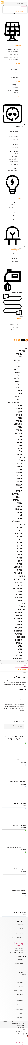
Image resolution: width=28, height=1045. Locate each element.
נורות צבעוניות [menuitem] (18, 571)
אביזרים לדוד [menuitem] (18, 583)
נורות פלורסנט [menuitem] (18, 565)
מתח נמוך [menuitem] (19, 647)
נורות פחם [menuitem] (19, 559)
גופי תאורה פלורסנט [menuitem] (18, 421)
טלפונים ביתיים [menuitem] (18, 641)
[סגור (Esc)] (26, 1042)
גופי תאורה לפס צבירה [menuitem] (19, 410)
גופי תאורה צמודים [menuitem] (18, 430)
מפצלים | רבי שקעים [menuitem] (18, 515)
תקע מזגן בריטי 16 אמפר (19, 890)
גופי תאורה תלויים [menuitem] (19, 448)
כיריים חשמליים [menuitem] (17, 617)
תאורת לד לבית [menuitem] (16, 375)
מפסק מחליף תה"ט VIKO (19, 869)
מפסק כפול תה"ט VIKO (19, 912)
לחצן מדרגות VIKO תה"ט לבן (18, 781)
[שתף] (23, 1042)
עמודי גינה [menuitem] (16, 398)
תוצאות (24, 8)
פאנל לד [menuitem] (16, 361)
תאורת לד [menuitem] (19, 355)
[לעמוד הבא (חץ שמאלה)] (23, 1044)
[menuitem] (12, 49)
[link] (14, 14)
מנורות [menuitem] (19, 454)
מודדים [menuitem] (15, 494)
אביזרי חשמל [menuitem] (22, 459)
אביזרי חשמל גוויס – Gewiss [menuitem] (18, 468)
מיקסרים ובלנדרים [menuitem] (18, 629)
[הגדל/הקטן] (17, 1042)
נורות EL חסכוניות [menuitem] (18, 530)
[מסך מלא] (20, 1042)
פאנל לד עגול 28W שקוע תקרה (17, 760)
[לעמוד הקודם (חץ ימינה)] (26, 1044)
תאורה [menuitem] (22, 351)
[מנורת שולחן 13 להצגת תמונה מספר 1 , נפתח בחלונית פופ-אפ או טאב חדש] (21, 674)
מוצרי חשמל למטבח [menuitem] (21, 606)
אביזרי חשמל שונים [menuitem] (19, 478)
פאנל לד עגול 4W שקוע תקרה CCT (16, 847)
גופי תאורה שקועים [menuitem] (18, 439)
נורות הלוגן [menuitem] (19, 544)
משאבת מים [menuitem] (18, 599)
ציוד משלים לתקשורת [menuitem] (17, 655)
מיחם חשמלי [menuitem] (18, 623)
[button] (2, 2)
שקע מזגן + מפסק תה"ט (19, 825)
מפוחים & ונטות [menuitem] (18, 592)
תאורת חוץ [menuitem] (19, 392)
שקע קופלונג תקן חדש (20, 803)
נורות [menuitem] (22, 524)
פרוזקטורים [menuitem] (13, 402)
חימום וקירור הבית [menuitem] (19, 577)
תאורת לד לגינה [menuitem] (16, 384)
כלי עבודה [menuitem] (19, 489)
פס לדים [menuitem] (16, 367)
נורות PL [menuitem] (19, 538)
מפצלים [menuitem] (15, 521)
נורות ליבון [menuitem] (19, 553)
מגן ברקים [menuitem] (16, 498)
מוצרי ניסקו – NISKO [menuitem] (18, 506)
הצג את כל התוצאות (20, 11)
